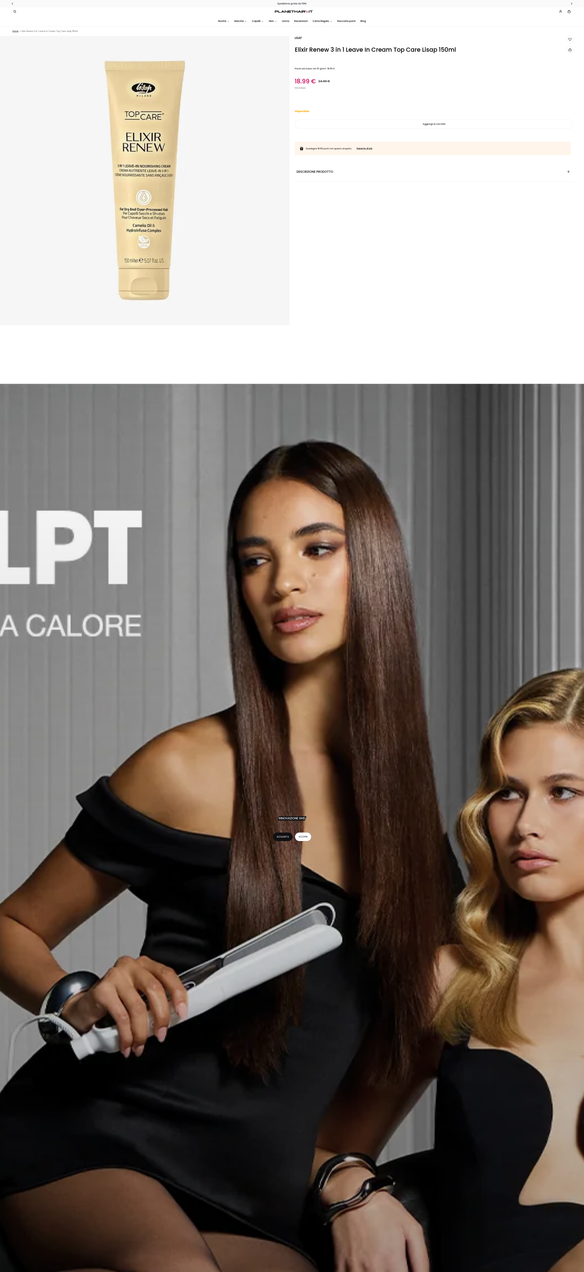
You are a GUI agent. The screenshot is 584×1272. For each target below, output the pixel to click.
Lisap (298, 38)
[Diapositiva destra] (571, 3)
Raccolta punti (346, 21)
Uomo (285, 21)
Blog (363, 21)
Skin (271, 21)
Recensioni (301, 21)
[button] (15, 11)
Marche (239, 21)
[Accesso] (560, 11)
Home (15, 31)
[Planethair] (294, 11)
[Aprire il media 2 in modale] (144, 180)
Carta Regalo (321, 21)
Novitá (222, 21)
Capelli (256, 21)
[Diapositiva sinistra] (12, 3)
